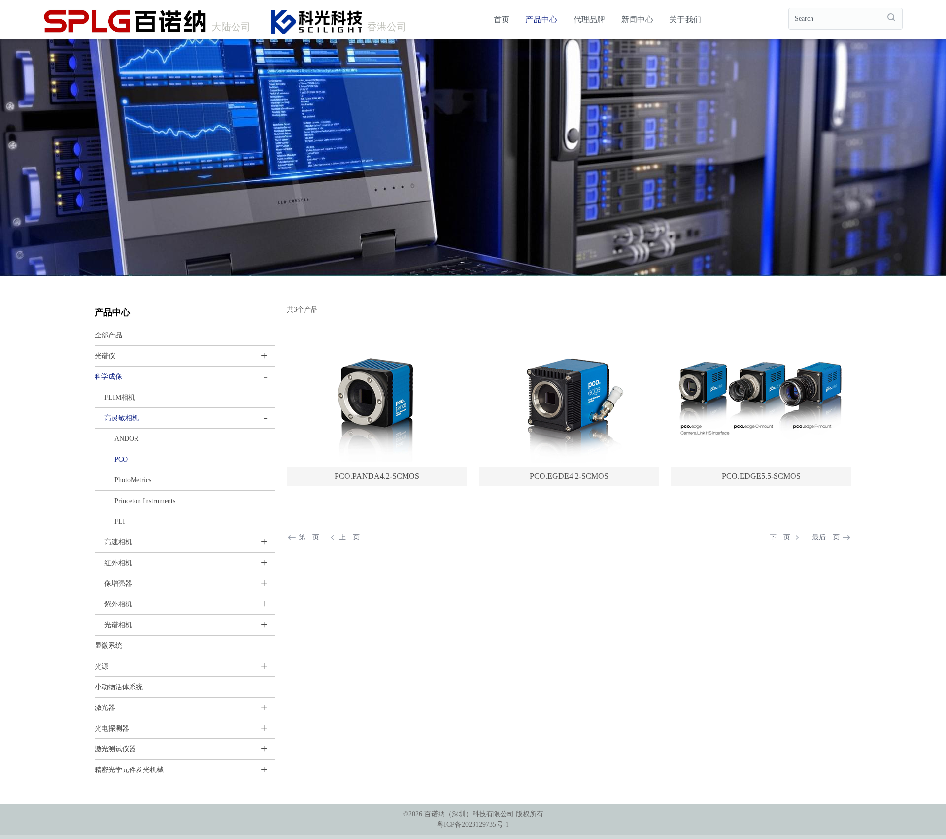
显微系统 (108, 645)
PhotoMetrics (132, 480)
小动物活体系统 (119, 687)
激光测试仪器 (115, 749)
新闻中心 (637, 19)
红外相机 (118, 563)
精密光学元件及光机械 (129, 769)
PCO (121, 459)
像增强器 (118, 583)
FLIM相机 (119, 397)
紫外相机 (118, 604)
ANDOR (126, 438)
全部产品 (108, 335)
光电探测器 (112, 728)
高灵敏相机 (121, 418)
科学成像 (108, 376)
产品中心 (541, 19)
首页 (502, 19)
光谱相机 (118, 625)
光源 (101, 666)
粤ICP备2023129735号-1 (473, 824)
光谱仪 (105, 356)
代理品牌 (590, 19)
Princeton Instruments (144, 500)
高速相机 (118, 542)
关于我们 (685, 19)
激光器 (105, 707)
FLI (119, 521)
